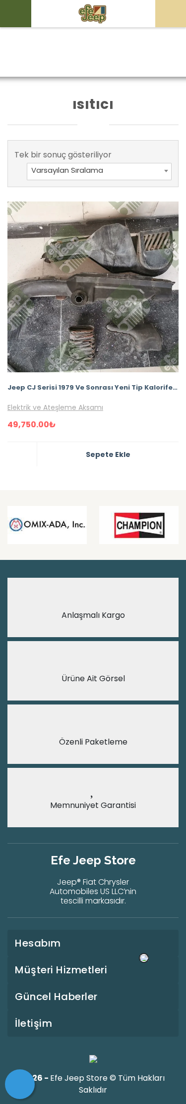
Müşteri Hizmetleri (61, 970)
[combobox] (99, 171)
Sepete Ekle (108, 454)
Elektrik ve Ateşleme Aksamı (55, 407)
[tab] (93, 943)
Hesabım (38, 943)
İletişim (33, 1023)
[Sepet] (20, 1084)
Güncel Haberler (56, 997)
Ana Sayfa (35, 52)
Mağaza (82, 52)
